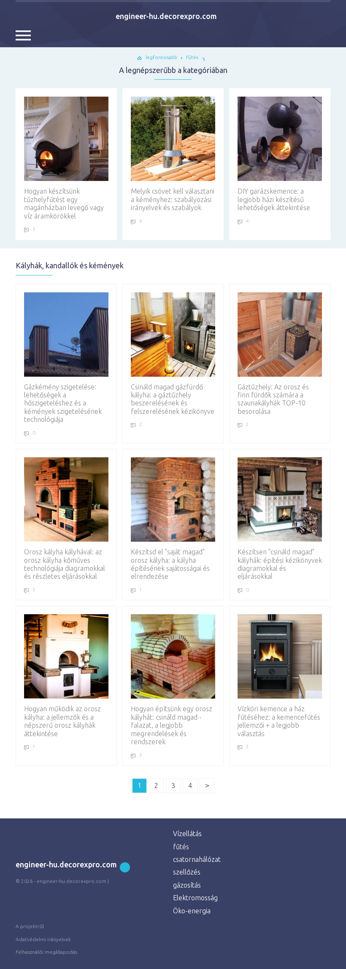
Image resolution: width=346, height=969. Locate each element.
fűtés (181, 846)
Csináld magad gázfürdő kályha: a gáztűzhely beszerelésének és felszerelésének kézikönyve (172, 399)
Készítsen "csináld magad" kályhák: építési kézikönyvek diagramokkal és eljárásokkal (280, 564)
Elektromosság (195, 898)
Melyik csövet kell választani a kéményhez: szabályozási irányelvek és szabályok (172, 199)
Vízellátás (187, 833)
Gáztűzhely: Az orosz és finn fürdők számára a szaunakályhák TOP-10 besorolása (273, 399)
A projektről (30, 926)
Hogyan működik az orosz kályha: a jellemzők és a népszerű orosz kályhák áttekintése (62, 721)
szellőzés (186, 872)
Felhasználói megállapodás (46, 952)
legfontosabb (161, 57)
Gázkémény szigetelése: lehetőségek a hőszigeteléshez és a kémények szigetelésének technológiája (63, 403)
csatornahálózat (197, 859)
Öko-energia (192, 911)
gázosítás (187, 885)
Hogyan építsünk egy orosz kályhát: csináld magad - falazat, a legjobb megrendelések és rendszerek (171, 725)
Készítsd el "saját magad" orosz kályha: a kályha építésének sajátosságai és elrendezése (170, 564)
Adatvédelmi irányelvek (43, 939)
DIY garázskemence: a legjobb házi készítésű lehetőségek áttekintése (274, 199)
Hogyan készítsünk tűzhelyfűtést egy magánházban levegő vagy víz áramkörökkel (64, 203)
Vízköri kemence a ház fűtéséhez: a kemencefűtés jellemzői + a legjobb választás (279, 721)
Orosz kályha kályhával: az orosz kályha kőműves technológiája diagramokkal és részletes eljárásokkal (64, 564)
